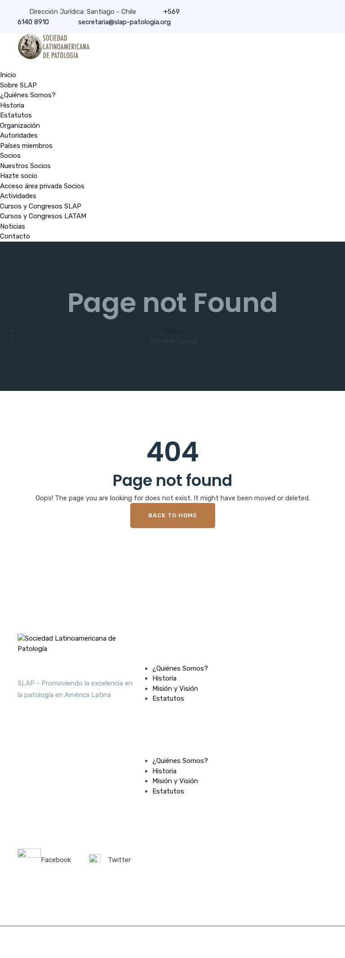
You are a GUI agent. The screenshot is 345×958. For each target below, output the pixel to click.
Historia (12, 105)
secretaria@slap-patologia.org (123, 22)
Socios (10, 156)
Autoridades (19, 135)
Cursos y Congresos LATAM (43, 216)
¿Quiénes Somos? (28, 95)
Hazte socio (18, 176)
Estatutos (16, 115)
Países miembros (26, 146)
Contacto (15, 236)
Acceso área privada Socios (42, 186)
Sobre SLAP (18, 85)
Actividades (18, 196)
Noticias (12, 226)
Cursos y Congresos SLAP (40, 206)
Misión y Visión (175, 689)
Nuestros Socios (25, 166)
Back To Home (172, 515)
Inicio (8, 75)
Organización (20, 125)
